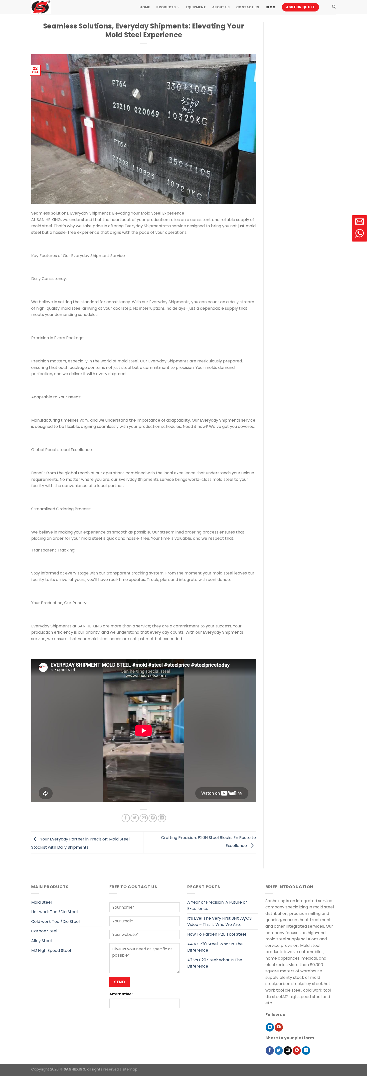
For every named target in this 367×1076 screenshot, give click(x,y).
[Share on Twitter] (135, 818)
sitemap (130, 1069)
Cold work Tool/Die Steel (55, 921)
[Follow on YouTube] (279, 1027)
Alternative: (121, 994)
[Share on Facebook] (126, 818)
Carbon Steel (44, 931)
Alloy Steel (41, 941)
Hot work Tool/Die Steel (54, 912)
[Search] (334, 6)
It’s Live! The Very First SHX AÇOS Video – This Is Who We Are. (219, 921)
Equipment (196, 7)
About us (221, 7)
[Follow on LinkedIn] (270, 1027)
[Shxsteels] (56, 7)
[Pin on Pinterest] (153, 818)
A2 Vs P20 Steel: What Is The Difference (214, 963)
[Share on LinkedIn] (162, 818)
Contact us (247, 7)
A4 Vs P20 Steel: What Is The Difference (215, 947)
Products (166, 7)
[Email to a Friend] (144, 818)
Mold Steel (41, 902)
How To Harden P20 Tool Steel (216, 934)
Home (145, 7)
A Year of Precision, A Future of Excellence (217, 905)
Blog (270, 7)
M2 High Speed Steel (51, 950)
